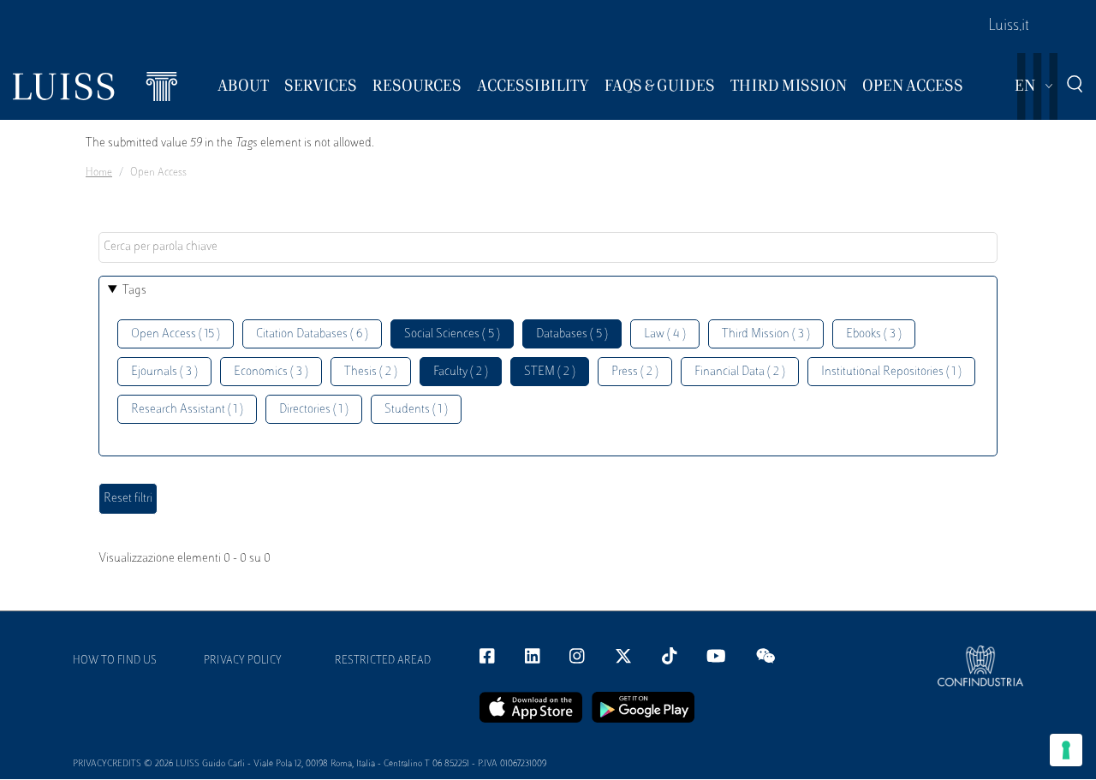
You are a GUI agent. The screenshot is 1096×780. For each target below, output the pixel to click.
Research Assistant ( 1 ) (187, 409)
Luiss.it (1008, 26)
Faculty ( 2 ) (460, 372)
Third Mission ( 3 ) (766, 334)
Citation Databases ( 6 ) (312, 334)
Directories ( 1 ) (313, 409)
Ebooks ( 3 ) (874, 334)
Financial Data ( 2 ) (739, 372)
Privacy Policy (243, 661)
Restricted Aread (383, 661)
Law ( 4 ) (665, 334)
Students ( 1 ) (416, 409)
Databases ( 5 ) (572, 334)
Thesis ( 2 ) (370, 372)
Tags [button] (134, 290)
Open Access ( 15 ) (175, 334)
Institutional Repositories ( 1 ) (891, 372)
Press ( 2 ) (634, 372)
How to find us (115, 661)
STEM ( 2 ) (549, 372)
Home (99, 173)
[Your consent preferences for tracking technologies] (1066, 750)
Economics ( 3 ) (271, 372)
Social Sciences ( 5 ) (452, 334)
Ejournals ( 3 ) (164, 372)
